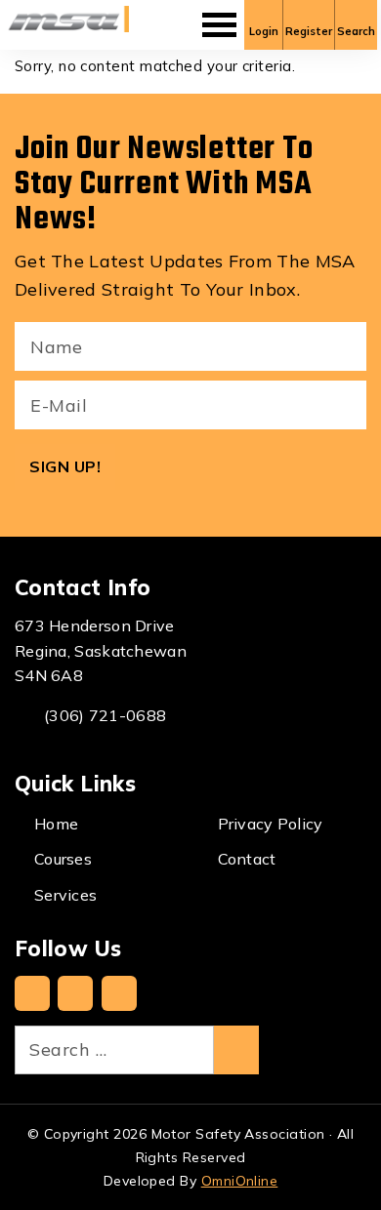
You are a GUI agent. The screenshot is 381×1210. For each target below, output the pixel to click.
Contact (247, 858)
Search (356, 31)
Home (56, 823)
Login (263, 31)
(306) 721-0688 (105, 715)
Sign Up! (65, 466)
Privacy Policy (270, 823)
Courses (63, 858)
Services (65, 895)
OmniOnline (239, 1181)
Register (308, 31)
